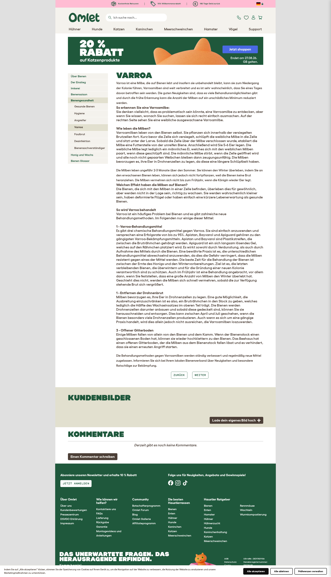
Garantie (101, 526)
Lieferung (102, 517)
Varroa (78, 127)
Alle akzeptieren (256, 571)
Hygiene (79, 113)
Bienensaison (79, 94)
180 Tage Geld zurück (209, 3)
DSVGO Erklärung (71, 518)
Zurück (179, 375)
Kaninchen (174, 526)
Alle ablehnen (281, 571)
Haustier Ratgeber (217, 499)
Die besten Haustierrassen (179, 501)
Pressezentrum (69, 514)
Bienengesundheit (82, 100)
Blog (135, 514)
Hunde (172, 522)
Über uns (66, 505)
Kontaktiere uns (106, 509)
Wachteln (246, 509)
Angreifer (80, 120)
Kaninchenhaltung (215, 532)
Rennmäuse (247, 505)
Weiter (200, 375)
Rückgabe (102, 522)
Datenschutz (230, 562)
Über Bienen (78, 76)
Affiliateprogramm (144, 523)
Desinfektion (82, 141)
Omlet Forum (140, 509)
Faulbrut (79, 134)
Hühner (172, 517)
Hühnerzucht (212, 523)
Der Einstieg (78, 82)
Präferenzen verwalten (310, 571)
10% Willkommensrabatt (169, 3)
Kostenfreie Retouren (128, 3)
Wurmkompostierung (253, 514)
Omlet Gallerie (141, 518)
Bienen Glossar (80, 160)
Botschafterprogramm (146, 505)
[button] (237, 500)
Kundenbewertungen (73, 509)
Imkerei (75, 88)
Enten (171, 513)
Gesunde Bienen (84, 106)
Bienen (172, 509)
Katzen (172, 531)
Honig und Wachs (82, 154)
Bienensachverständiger (89, 147)
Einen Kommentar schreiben (93, 457)
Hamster (209, 514)
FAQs (99, 513)
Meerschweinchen (179, 535)
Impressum (67, 523)
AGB (226, 559)
